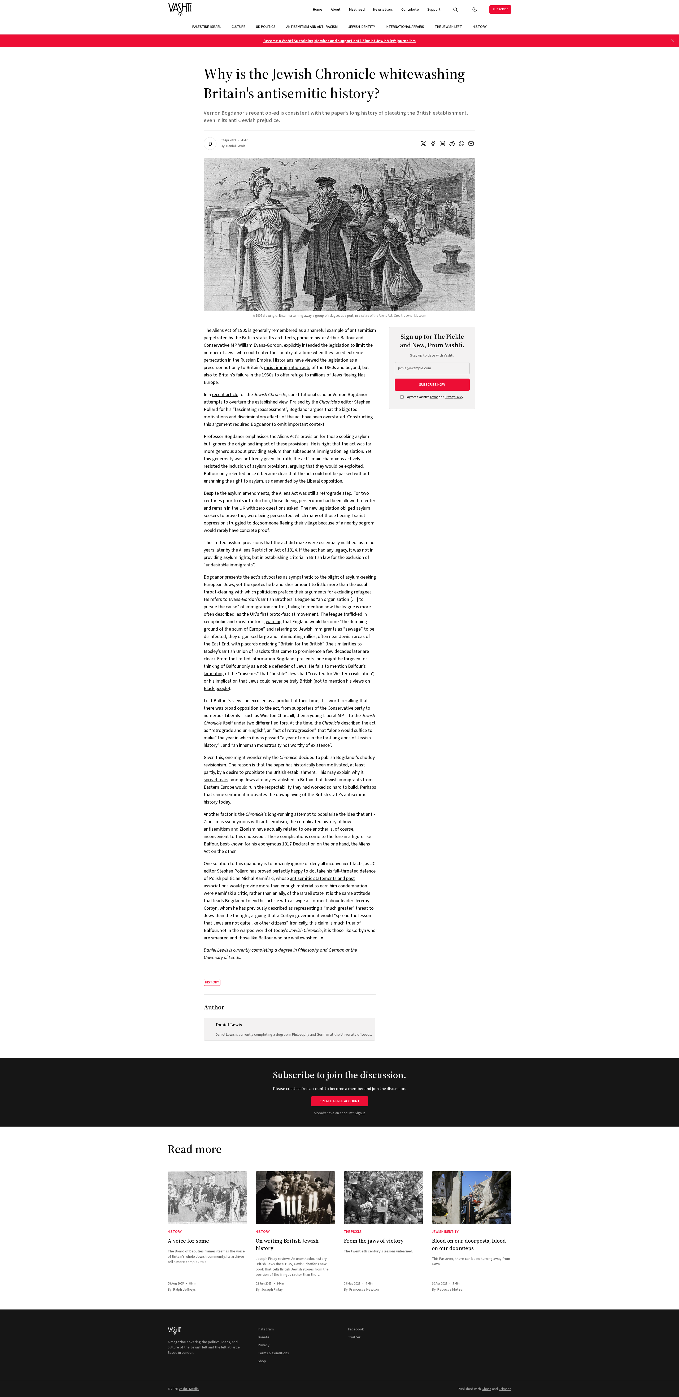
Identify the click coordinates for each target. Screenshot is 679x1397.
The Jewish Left (448, 26)
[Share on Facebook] (433, 143)
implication (227, 681)
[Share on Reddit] (452, 143)
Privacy (263, 1345)
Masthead (357, 9)
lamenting (214, 673)
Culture (238, 26)
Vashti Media (189, 1389)
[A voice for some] (207, 1197)
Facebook (356, 1329)
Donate (263, 1337)
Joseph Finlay (272, 1289)
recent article (225, 394)
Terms (434, 397)
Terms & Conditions (273, 1353)
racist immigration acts (287, 367)
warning (274, 621)
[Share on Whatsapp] (461, 143)
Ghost (486, 1389)
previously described (267, 908)
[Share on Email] (471, 143)
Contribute (410, 9)
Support (434, 9)
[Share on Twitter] (423, 143)
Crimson (505, 1389)
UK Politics (266, 26)
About (336, 9)
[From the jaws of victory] (383, 1197)
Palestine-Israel (206, 26)
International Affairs (405, 26)
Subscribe (500, 9)
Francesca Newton (364, 1289)
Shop (262, 1361)
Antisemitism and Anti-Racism (312, 26)
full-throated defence (354, 871)
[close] (672, 41)
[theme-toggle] (474, 9)
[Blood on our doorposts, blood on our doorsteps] (471, 1197)
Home (317, 9)
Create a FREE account (340, 1101)
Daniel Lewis (235, 146)
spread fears (216, 779)
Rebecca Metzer (450, 1289)
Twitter (354, 1337)
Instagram (266, 1329)
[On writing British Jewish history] (295, 1197)
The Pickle (353, 1231)
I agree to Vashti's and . (435, 397)
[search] (455, 9)
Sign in (360, 1113)
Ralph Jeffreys (184, 1289)
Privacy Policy (454, 397)
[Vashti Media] (180, 9)
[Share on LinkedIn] (442, 143)
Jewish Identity (361, 26)
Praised (297, 402)
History (480, 26)
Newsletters (383, 9)
